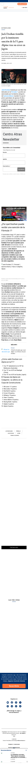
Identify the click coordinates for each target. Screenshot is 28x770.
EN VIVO (25, 7)
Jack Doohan (11, 433)
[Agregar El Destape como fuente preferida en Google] (14, 66)
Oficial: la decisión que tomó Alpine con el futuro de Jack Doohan (18, 351)
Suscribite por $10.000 (22, 4)
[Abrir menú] (2, 4)
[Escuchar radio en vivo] (2, 7)
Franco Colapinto (15, 435)
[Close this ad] (27, 762)
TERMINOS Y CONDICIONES (14, 744)
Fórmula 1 (18, 431)
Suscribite (14, 686)
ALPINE (18, 433)
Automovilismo (9, 431)
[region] (14, 22)
